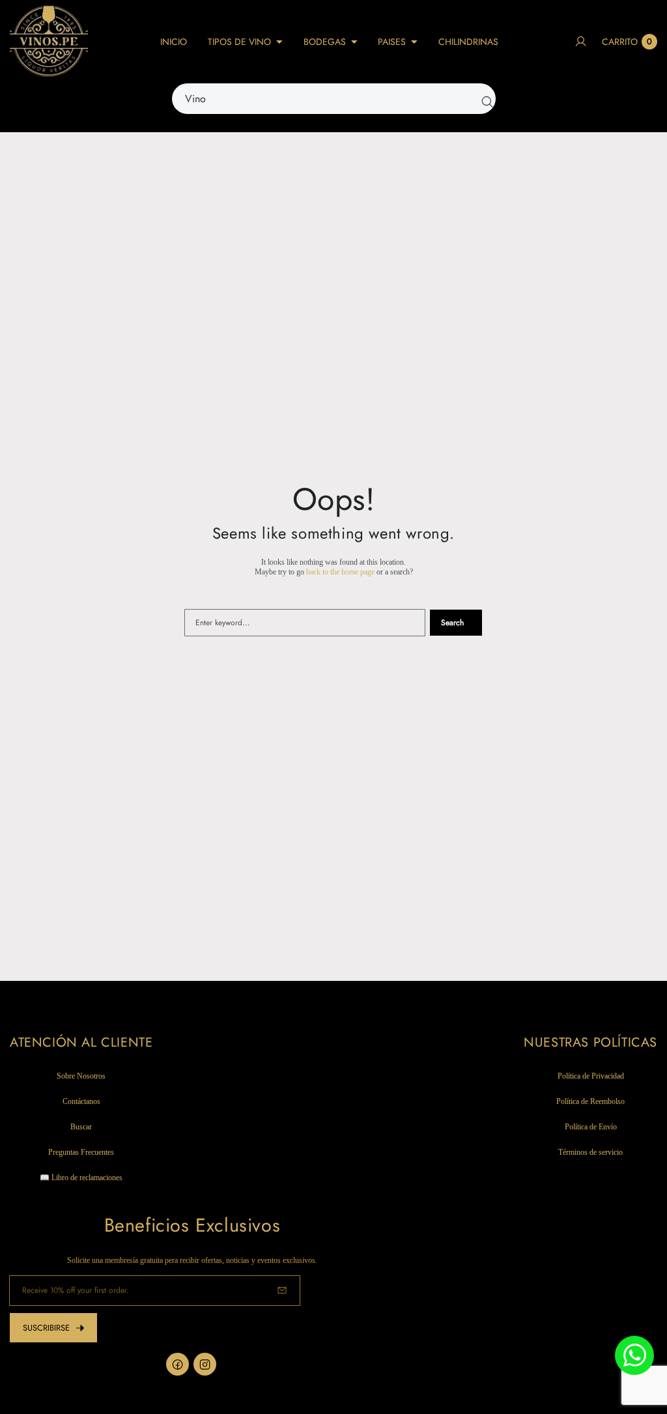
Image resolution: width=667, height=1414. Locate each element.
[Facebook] (177, 1364)
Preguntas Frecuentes (81, 1152)
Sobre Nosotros (81, 1076)
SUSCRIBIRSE (46, 1328)
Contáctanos (81, 1101)
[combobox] (334, 98)
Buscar (81, 1126)
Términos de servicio (590, 1152)
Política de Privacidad (591, 1076)
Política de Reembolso (590, 1101)
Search (452, 623)
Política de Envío (591, 1126)
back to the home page (340, 571)
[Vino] (484, 99)
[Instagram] (204, 1364)
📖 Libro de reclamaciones (81, 1177)
